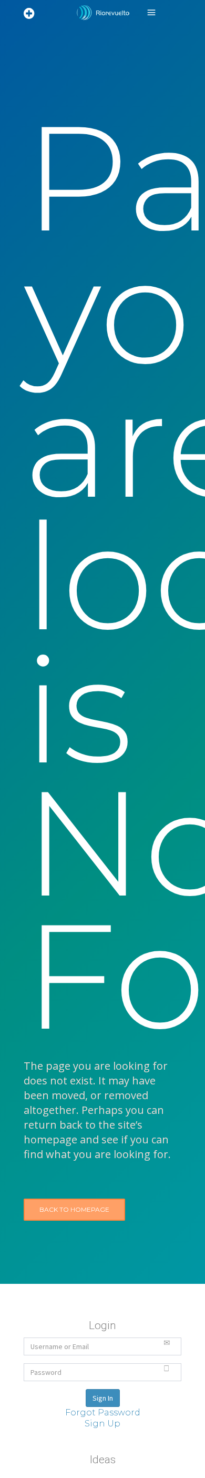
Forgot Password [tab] (102, 1412)
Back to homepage (74, 1209)
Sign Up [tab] (102, 1424)
